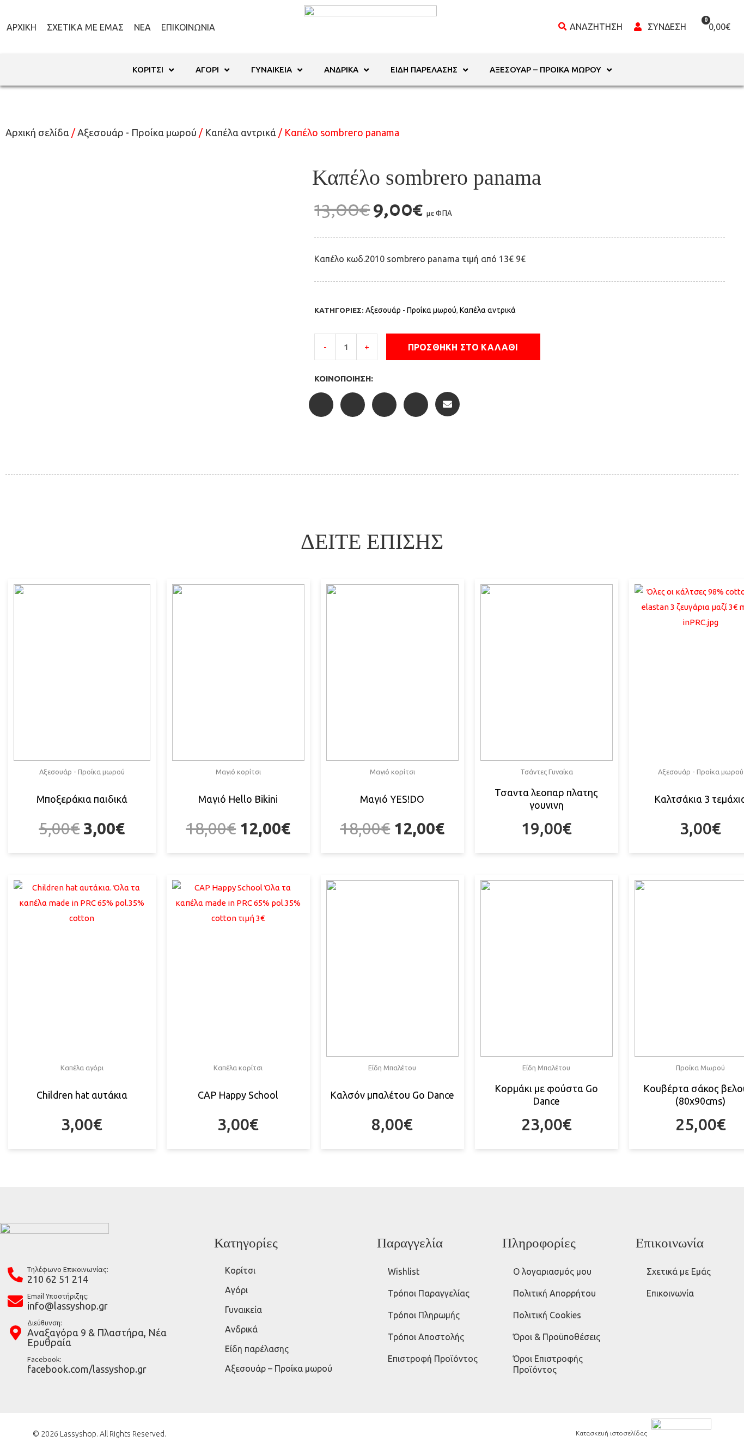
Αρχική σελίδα (37, 132)
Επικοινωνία (188, 27)
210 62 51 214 (57, 1279)
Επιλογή (82, 851)
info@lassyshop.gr (67, 1305)
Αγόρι (236, 1290)
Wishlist (403, 1271)
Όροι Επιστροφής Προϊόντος (548, 1364)
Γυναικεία (243, 1309)
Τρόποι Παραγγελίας (428, 1293)
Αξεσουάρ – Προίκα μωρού (278, 1368)
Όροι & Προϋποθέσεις (556, 1337)
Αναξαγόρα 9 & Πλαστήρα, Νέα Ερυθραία (97, 1337)
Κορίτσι (240, 1270)
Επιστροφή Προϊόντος (433, 1359)
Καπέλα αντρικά (240, 132)
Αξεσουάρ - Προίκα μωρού (137, 132)
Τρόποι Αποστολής (426, 1337)
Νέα (142, 27)
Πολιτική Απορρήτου (554, 1293)
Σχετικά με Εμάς (85, 27)
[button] (551, 347)
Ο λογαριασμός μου (552, 1271)
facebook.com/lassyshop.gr (87, 1369)
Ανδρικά (241, 1329)
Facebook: (44, 1359)
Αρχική (21, 27)
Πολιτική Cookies (547, 1315)
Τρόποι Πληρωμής (424, 1315)
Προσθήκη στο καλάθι (463, 347)
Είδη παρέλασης (257, 1349)
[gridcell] (519, 259)
